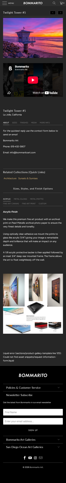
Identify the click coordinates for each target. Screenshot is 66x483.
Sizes (14, 123)
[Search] (55, 3)
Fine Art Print (29, 204)
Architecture (10, 178)
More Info (45, 123)
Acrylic (7, 199)
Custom (42, 204)
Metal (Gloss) (20, 199)
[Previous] (53, 13)
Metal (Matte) (36, 199)
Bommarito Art (36, 467)
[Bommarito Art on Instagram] (35, 458)
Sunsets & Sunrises (28, 178)
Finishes (24, 123)
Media (34, 123)
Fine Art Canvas (11, 204)
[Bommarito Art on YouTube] (30, 458)
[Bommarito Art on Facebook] (25, 458)
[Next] (60, 13)
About (6, 123)
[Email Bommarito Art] (41, 458)
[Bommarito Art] (33, 3)
